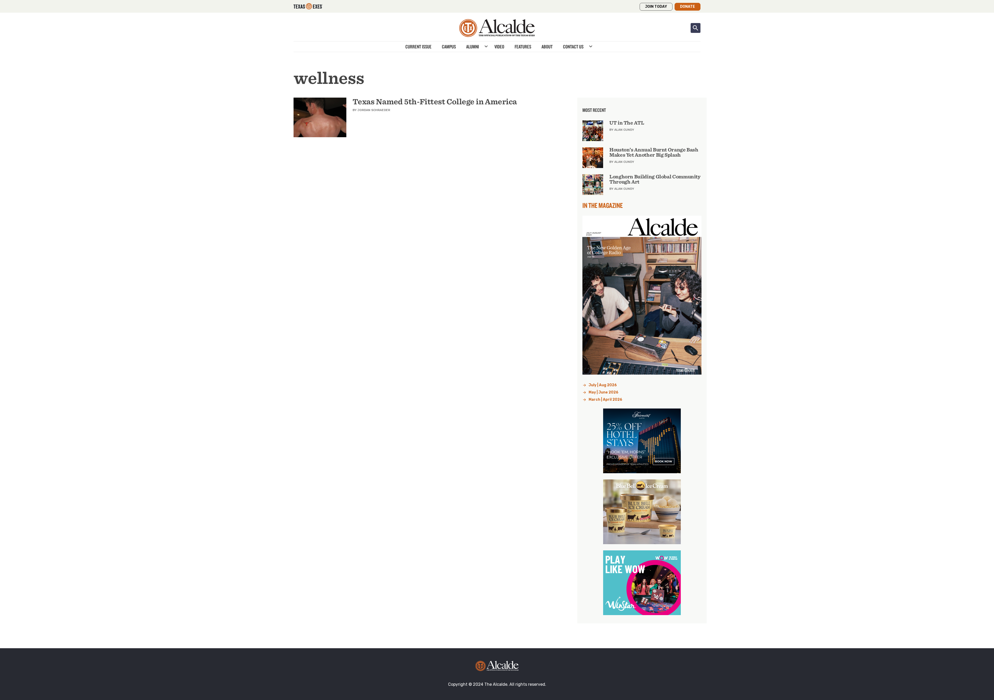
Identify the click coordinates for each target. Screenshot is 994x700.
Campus (449, 46)
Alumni (472, 46)
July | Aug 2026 (603, 385)
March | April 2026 (605, 399)
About (547, 46)
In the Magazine (602, 205)
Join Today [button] (656, 6)
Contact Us (573, 46)
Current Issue (418, 46)
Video (499, 46)
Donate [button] (687, 6)
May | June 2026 (603, 392)
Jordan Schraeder (373, 110)
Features (523, 46)
